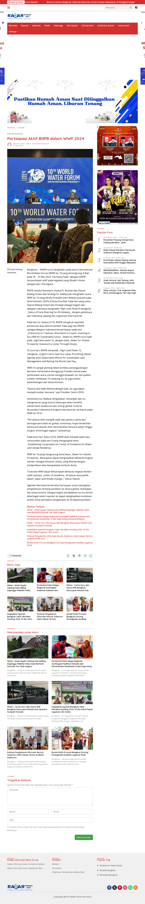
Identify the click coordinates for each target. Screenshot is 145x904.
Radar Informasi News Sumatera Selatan (26, 864)
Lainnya (12, 31)
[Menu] (9, 7)
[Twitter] (114, 887)
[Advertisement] (72, 56)
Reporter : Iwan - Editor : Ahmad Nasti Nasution (31, 143)
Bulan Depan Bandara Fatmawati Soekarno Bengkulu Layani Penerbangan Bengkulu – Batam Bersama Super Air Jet (119, 251)
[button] (131, 7)
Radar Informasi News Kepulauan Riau (24, 868)
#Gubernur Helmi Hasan (111, 865)
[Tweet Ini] (74, 556)
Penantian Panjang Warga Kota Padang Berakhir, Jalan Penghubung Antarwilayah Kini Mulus (118, 241)
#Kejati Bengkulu (108, 870)
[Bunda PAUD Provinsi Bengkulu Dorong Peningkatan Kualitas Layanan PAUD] (80, 604)
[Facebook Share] (68, 556)
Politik (47, 25)
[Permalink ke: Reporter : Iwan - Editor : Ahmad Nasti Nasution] (9, 144)
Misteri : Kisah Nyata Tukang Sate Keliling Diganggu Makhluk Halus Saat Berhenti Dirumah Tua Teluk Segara (58, 511)
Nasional (36, 25)
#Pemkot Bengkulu (109, 875)
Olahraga (58, 25)
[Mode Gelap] (136, 7)
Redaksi (55, 864)
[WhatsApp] (130, 887)
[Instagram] (125, 887)
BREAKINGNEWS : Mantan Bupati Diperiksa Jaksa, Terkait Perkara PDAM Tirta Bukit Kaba (119, 271)
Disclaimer (57, 868)
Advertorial (123, 25)
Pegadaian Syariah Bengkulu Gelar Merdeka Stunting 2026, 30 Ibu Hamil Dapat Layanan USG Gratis (58, 530)
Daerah (24, 25)
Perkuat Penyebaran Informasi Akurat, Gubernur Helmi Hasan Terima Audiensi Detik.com (59, 537)
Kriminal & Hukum (106, 25)
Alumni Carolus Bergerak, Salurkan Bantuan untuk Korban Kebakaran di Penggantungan (59, 2)
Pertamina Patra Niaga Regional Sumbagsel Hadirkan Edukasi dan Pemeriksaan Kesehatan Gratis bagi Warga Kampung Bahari (58, 517)
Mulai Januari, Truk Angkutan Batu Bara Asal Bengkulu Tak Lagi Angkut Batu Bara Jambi (121, 291)
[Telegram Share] (85, 556)
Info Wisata (72, 25)
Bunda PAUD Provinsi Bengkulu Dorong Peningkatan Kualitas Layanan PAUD (60, 544)
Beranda (13, 25)
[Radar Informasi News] (19, 16)
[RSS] (135, 887)
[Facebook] (109, 887)
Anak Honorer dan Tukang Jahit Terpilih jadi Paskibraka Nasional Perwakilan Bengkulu (119, 281)
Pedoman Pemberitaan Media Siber (68, 872)
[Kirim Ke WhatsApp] (91, 556)
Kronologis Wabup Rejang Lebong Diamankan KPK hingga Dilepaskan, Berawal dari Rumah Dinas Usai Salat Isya (120, 261)
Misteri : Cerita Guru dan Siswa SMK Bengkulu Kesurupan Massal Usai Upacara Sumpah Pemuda (59, 524)
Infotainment (88, 25)
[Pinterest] (120, 887)
